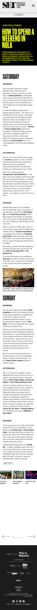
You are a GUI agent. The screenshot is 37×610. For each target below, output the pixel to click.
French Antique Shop (13, 129)
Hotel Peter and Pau (18, 214)
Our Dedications (27, 604)
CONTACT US (18, 587)
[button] (13, 537)
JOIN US (18, 590)
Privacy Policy (19, 604)
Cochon (8, 160)
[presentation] (6, 536)
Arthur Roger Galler (16, 380)
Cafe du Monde (17, 141)
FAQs (18, 589)
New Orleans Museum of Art (21, 382)
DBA (8, 251)
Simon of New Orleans (14, 360)
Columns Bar (17, 430)
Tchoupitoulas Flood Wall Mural (14, 174)
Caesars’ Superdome (24, 232)
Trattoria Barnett (15, 96)
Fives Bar (6, 259)
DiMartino (27, 411)
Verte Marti (7, 413)
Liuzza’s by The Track (11, 409)
